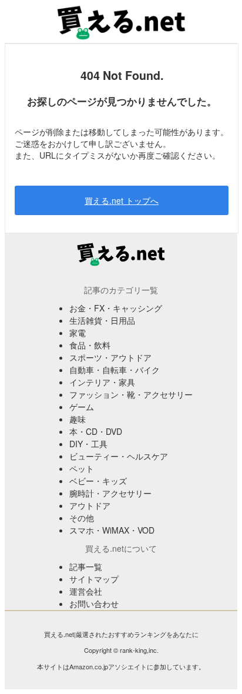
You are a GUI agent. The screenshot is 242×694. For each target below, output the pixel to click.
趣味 (77, 419)
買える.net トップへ (122, 200)
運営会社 (85, 591)
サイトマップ (94, 579)
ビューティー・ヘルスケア (118, 456)
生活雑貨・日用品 (102, 320)
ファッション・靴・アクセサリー (131, 394)
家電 (77, 332)
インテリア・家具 (102, 382)
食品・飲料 (89, 345)
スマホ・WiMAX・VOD (111, 530)
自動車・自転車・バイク (114, 370)
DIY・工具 (88, 444)
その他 (81, 518)
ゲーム (81, 407)
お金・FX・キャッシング (115, 308)
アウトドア (89, 505)
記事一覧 (85, 566)
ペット (81, 468)
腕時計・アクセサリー (110, 493)
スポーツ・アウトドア (110, 357)
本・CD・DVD (95, 431)
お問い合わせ (94, 603)
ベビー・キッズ (98, 481)
